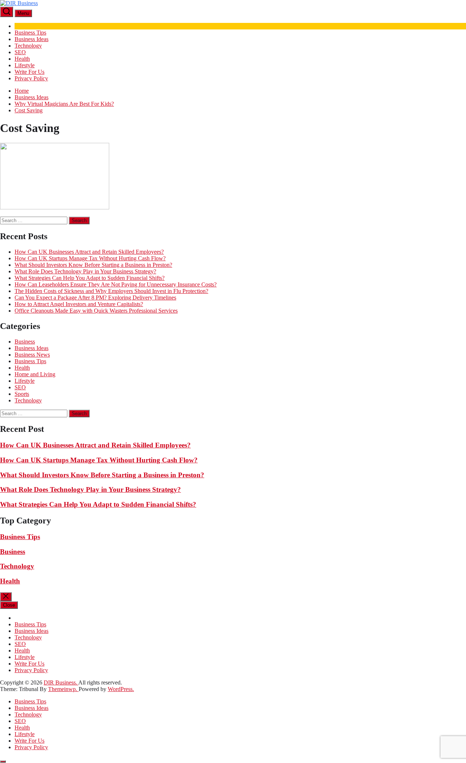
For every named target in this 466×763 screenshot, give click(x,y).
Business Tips (30, 32)
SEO (20, 52)
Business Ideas (31, 39)
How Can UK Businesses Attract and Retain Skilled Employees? (89, 252)
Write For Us (29, 72)
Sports (22, 394)
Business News (32, 355)
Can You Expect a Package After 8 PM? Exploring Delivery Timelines (95, 297)
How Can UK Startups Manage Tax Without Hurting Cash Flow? (90, 258)
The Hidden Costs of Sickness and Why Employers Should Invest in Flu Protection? (111, 291)
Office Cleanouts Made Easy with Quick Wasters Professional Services (96, 311)
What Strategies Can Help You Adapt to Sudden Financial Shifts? (90, 278)
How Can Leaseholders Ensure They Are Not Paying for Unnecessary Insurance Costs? (116, 284)
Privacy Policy (31, 78)
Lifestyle (25, 65)
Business (25, 341)
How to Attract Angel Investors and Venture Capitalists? (79, 304)
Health (22, 59)
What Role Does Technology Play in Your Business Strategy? (85, 271)
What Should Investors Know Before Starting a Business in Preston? (93, 265)
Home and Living (35, 374)
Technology (28, 46)
